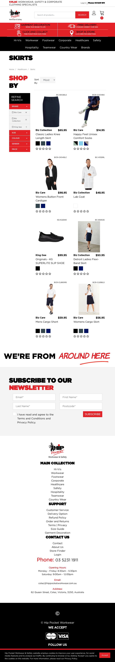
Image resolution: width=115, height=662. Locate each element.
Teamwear (49, 47)
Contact (57, 543)
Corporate (65, 40)
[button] (94, 14)
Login (57, 554)
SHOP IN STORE (85, 33)
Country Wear (68, 47)
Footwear (48, 40)
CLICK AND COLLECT (35, 33)
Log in (83, 3)
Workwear (31, 40)
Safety (97, 40)
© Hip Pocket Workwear (57, 622)
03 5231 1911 (66, 560)
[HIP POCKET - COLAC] (15, 14)
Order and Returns (57, 521)
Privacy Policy (26, 422)
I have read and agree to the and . (35, 418)
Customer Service (57, 510)
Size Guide (57, 529)
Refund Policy (57, 517)
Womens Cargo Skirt (86, 321)
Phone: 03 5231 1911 (96, 3)
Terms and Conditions (31, 418)
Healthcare (82, 40)
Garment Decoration (57, 532)
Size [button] (14, 133)
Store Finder (57, 550)
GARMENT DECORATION (35, 26)
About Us (57, 547)
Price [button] (14, 149)
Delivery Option (57, 513)
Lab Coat (79, 196)
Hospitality (32, 47)
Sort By (36, 81)
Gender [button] (15, 144)
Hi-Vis (17, 40)
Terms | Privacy (57, 525)
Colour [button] (15, 138)
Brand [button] (15, 106)
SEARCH (82, 15)
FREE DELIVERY (87, 26)
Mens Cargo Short (47, 321)
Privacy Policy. (71, 658)
